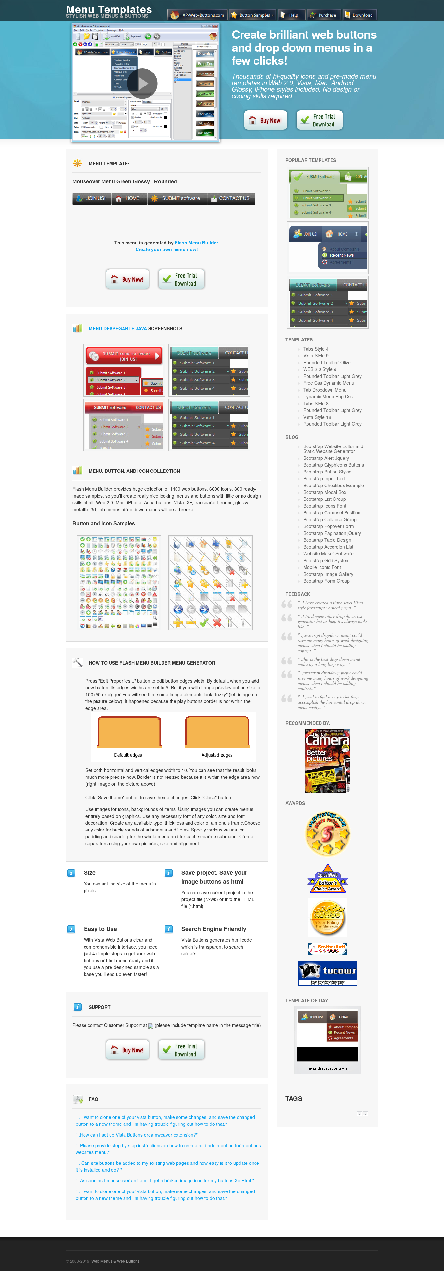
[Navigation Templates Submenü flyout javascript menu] (209, 370)
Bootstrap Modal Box (324, 492)
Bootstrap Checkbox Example (333, 485)
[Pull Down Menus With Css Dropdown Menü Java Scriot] (328, 247)
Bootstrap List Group (324, 499)
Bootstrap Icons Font (324, 505)
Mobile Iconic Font (322, 567)
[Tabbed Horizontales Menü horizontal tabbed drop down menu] (124, 425)
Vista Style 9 (316, 355)
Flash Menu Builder (196, 242)
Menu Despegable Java (118, 328)
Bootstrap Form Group (326, 581)
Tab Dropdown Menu (324, 389)
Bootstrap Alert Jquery (326, 458)
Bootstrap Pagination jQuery (332, 533)
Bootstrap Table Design (327, 540)
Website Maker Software (328, 553)
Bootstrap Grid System (326, 560)
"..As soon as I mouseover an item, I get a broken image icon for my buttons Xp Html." (165, 1180)
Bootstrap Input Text (324, 478)
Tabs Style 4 (316, 348)
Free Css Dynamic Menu (328, 382)
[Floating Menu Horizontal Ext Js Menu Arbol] (119, 582)
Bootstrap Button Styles (327, 471)
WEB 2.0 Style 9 (319, 369)
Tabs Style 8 (316, 403)
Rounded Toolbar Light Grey (332, 376)
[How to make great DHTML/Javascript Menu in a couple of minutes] (142, 83)
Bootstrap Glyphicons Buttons (333, 464)
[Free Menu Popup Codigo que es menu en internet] (209, 425)
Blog (292, 437)
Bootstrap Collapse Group (330, 519)
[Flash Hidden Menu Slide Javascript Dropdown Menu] (328, 302)
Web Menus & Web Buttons (115, 1261)
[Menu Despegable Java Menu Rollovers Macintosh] (327, 1072)
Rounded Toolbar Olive (327, 362)
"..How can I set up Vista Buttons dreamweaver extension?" (137, 1134)
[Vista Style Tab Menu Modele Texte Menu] (210, 582)
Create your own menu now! (167, 249)
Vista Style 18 (317, 417)
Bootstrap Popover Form (328, 526)
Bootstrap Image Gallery (328, 574)
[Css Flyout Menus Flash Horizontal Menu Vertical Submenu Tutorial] (328, 193)
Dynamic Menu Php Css (328, 396)
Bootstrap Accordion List (328, 546)
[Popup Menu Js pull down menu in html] (124, 370)
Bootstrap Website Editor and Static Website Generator (333, 448)
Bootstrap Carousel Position (331, 512)
